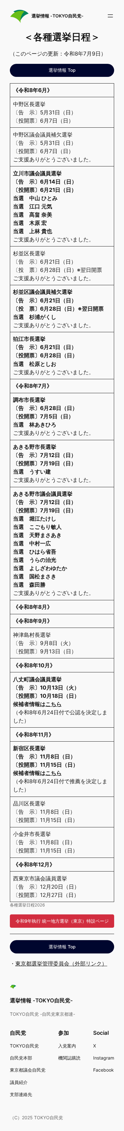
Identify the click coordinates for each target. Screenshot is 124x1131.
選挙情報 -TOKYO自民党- (57, 15)
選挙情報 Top (62, 70)
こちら (53, 704)
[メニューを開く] (110, 16)
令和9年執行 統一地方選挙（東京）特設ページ (62, 921)
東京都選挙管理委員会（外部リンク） (61, 963)
